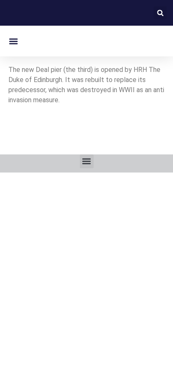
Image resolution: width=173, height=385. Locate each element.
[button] (160, 12)
